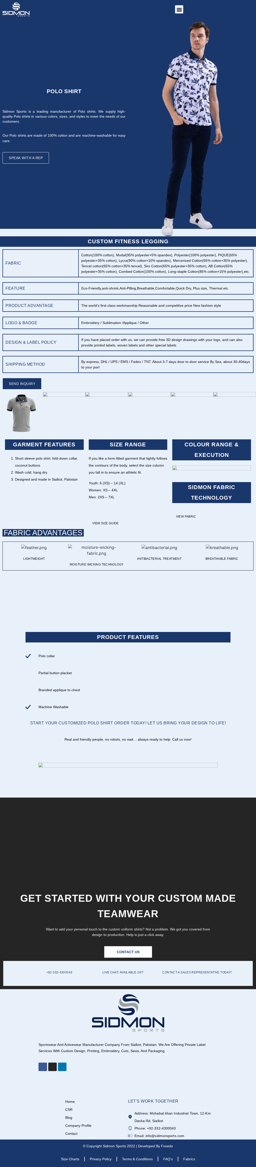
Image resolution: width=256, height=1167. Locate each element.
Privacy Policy (101, 1159)
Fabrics (189, 1159)
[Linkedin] (62, 1067)
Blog (68, 1118)
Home (70, 1102)
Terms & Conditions (137, 1159)
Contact (71, 1134)
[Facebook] (42, 1067)
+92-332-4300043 (59, 972)
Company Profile (78, 1126)
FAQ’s (168, 1159)
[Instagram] (52, 1067)
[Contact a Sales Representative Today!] (154, 971)
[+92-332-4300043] (26, 971)
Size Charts (70, 1159)
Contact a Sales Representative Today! (197, 972)
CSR (68, 1110)
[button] (179, 9)
